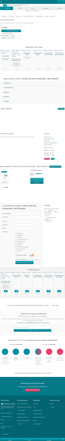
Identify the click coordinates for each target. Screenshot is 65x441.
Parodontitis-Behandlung (22, 239)
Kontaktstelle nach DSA (38, 413)
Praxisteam (6, 96)
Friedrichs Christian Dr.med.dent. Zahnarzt (16, 276)
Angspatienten (20, 233)
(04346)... (7, 35)
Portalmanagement (37, 423)
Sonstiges (6, 101)
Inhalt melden (55, 305)
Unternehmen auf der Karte (6, 413)
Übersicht (7, 8)
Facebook (52, 403)
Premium (62, 48)
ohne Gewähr (46, 305)
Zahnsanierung (20, 243)
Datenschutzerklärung (21, 259)
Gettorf (48, 140)
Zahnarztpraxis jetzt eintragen (33, 390)
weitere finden (16, 359)
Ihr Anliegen (5, 231)
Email (4, 228)
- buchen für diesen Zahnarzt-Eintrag (60, 359)
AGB (34, 407)
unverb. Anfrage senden (12, 30)
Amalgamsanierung (21, 241)
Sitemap (35, 420)
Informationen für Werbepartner (23, 420)
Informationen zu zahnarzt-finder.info (6, 427)
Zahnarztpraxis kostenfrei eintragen (24, 407)
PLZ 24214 (52, 138)
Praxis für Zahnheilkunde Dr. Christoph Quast (48, 54)
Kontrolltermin (20, 235)
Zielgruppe (6, 92)
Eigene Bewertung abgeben (56, 166)
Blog (2, 423)
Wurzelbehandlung (21, 248)
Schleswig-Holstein (54, 142)
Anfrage (59, 8)
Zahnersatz (19, 250)
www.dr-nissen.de (11, 37)
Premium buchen (21, 410)
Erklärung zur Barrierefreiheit (39, 417)
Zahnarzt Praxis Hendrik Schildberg (59, 276)
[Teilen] (60, 439)
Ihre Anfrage (5, 216)
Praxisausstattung (8, 87)
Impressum (35, 403)
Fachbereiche (7, 83)
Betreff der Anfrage (7, 213)
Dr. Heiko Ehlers (5, 56)
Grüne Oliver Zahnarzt (27, 276)
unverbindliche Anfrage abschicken (24, 262)
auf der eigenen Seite (49, 359)
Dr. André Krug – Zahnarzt (27, 54)
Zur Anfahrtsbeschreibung (50, 217)
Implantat (19, 245)
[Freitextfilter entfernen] (59, 2)
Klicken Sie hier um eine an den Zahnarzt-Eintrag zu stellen (33, 322)
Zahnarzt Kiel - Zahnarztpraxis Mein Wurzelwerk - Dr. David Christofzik (16, 60)
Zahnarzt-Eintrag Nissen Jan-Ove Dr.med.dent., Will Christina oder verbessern (38, 361)
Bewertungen (46, 8)
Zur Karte (47, 215)
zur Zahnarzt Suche (1, 5)
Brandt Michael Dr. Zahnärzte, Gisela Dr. (37, 276)
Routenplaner (61, 108)
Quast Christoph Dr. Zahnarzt (38, 54)
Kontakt (52, 158)
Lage (20, 8)
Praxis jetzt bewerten (36, 181)
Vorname (5, 221)
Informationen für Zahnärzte (22, 417)
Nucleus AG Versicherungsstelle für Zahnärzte (48, 276)
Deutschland (49, 144)
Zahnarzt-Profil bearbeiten (22, 403)
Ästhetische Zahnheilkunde (22, 246)
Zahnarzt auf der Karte (7, 33)
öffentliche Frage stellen (33, 330)
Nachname (5, 224)
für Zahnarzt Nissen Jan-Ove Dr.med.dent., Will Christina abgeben (5, 360)
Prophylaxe (19, 237)
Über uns (2, 419)
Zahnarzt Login (5, 434)
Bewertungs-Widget (21, 413)
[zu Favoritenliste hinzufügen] (2, 12)
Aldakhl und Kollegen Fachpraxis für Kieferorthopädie (59, 54)
